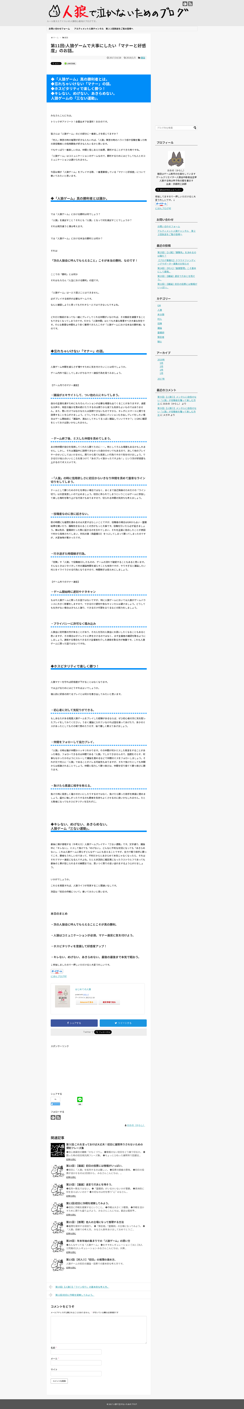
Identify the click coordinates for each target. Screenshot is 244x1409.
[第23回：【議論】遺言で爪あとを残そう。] (58, 1190)
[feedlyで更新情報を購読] (185, 3)
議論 (143, 57)
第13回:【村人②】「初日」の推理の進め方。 (91, 1259)
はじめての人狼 (83, 989)
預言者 (160, 337)
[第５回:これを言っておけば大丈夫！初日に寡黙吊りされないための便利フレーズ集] (58, 1150)
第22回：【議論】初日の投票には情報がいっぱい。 (95, 1165)
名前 (54, 1347)
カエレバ (86, 994)
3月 (161, 366)
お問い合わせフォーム (59, 28)
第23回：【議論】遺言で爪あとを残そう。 (90, 1184)
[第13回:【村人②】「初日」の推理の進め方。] (58, 1265)
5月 (161, 363)
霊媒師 (160, 332)
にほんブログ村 (59, 976)
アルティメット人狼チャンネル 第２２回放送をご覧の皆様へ (103, 28)
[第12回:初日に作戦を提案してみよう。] (58, 1209)
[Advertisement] (74, 1068)
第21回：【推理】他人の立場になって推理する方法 (95, 1222)
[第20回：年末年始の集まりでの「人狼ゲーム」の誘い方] (58, 1246)
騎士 (159, 341)
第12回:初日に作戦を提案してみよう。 (88, 1203)
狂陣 (159, 323)
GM (159, 305)
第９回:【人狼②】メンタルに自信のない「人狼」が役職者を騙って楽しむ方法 (176, 400)
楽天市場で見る (109, 1002)
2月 (161, 369)
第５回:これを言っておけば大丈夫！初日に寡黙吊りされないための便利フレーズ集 (104, 1145)
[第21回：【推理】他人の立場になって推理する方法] (58, 1228)
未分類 (160, 314)
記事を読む (71, 1159)
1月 (161, 373)
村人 (159, 319)
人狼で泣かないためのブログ (125, 1404)
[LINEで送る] (70, 63)
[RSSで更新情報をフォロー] (190, 3)
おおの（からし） (136, 1125)
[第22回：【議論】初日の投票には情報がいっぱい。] (58, 1171)
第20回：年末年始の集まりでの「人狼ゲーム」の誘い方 (98, 1240)
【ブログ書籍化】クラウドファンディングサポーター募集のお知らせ (176, 262)
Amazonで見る (86, 1002)
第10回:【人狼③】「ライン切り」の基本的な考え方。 (82, 1286)
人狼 (159, 310)
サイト (54, 1369)
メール (55, 1358)
